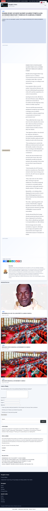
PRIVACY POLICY (32, 509)
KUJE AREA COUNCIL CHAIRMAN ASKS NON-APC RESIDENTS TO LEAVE (16, 461)
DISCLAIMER (14, 509)
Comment (3, 397)
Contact (3, 489)
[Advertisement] (24, 54)
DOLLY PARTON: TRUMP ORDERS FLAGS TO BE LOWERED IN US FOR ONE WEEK (18, 459)
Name (2, 400)
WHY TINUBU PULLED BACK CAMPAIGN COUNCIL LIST (13, 462)
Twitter (3, 450)
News (3, 11)
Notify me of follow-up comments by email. (12, 409)
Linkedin (4, 448)
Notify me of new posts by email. (9, 412)
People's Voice (12, 4)
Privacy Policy (4, 491)
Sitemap (3, 501)
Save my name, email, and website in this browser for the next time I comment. (20, 407)
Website (3, 405)
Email (2, 402)
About (2, 487)
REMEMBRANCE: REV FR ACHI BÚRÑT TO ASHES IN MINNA (17, 1)
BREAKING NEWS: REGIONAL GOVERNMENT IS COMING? (16, 347)
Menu (45, 5)
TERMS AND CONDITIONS (23, 509)
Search (3, 419)
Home (2, 485)
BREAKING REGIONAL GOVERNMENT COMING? (13, 381)
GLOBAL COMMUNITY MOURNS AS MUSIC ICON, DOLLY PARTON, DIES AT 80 (17, 464)
